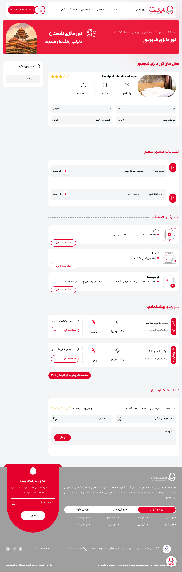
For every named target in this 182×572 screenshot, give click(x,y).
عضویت (33, 515)
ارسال (62, 438)
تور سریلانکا (82, 525)
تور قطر (141, 518)
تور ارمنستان (81, 518)
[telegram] (14, 549)
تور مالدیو (111, 518)
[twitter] (8, 549)
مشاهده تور (70, 330)
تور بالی (170, 518)
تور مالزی (169, 525)
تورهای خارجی (157, 510)
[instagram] (20, 549)
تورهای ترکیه (83, 510)
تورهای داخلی (120, 510)
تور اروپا (113, 525)
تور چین (141, 525)
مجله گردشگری (69, 10)
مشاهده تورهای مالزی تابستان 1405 (69, 375)
